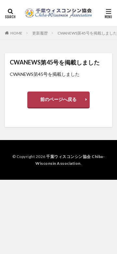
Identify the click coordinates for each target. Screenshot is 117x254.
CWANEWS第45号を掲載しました (87, 33)
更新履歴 (40, 33)
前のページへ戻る (58, 99)
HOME (16, 33)
